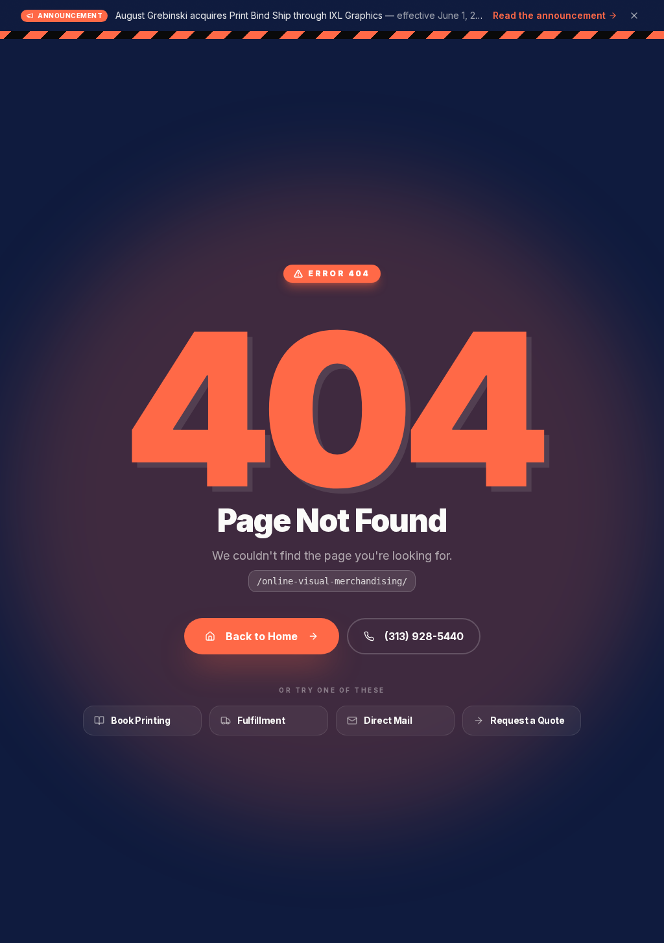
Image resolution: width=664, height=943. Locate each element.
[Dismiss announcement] (634, 15)
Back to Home (262, 636)
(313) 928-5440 (424, 636)
